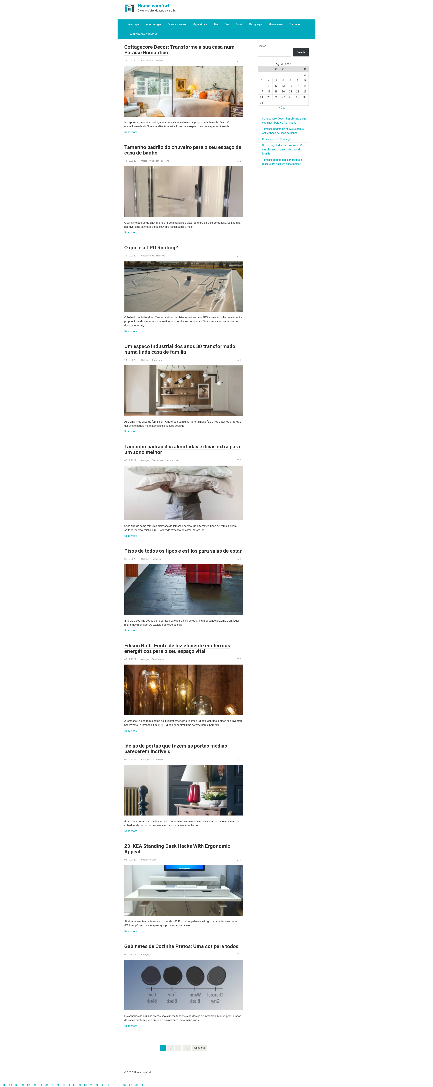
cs (124, 1084)
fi (113, 1084)
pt (85, 1084)
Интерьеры (256, 24)
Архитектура (153, 24)
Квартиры (133, 24)
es (46, 1084)
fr (118, 1084)
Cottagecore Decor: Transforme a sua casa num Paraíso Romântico (179, 49)
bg (10, 1084)
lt (69, 1084)
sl (103, 1084)
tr (108, 1084)
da (34, 1084)
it (52, 1084)
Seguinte (199, 1047)
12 (186, 1047)
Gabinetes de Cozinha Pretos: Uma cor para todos (181, 946)
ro (91, 1084)
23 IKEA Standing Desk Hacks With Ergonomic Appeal (177, 849)
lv (64, 1084)
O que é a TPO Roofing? (151, 248)
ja (142, 1084)
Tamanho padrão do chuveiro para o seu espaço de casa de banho (182, 150)
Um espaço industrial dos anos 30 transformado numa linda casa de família (179, 349)
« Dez (282, 107)
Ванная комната (177, 24)
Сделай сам (200, 24)
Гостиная (294, 24)
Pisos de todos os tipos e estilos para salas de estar (183, 551)
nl (74, 1084)
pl (80, 1084)
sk (97, 1084)
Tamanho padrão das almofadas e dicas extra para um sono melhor (182, 449)
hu (16, 1084)
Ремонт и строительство (142, 34)
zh (58, 1084)
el (22, 1084)
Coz (227, 24)
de (28, 1084)
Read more (130, 132)
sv (130, 1084)
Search (262, 46)
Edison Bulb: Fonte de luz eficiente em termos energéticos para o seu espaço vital (177, 648)
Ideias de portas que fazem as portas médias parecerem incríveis (175, 748)
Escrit (239, 24)
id (41, 1084)
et (136, 1084)
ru (4, 1084)
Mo (216, 24)
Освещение (276, 24)
